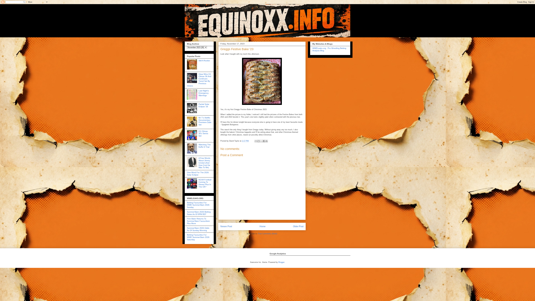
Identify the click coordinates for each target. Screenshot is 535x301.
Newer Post (226, 226)
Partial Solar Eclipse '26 (204, 105)
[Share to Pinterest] (266, 141)
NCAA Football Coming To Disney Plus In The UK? (205, 183)
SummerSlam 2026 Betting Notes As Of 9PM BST (199, 213)
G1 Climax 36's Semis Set (203, 133)
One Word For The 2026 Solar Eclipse (198, 173)
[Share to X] (261, 141)
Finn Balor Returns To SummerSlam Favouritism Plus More (198, 221)
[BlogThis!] (258, 141)
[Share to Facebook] (263, 141)
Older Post (298, 226)
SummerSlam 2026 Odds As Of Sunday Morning (198, 229)
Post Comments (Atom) (267, 234)
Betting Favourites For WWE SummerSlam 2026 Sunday (198, 205)
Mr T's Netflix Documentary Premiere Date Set (205, 121)
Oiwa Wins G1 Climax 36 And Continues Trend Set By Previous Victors (199, 80)
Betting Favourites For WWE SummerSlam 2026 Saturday (198, 237)
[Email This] (256, 141)
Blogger (281, 262)
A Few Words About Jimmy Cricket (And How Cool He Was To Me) (204, 163)
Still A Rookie (204, 60)
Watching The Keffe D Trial (205, 145)
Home (263, 226)
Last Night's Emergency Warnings (204, 93)
